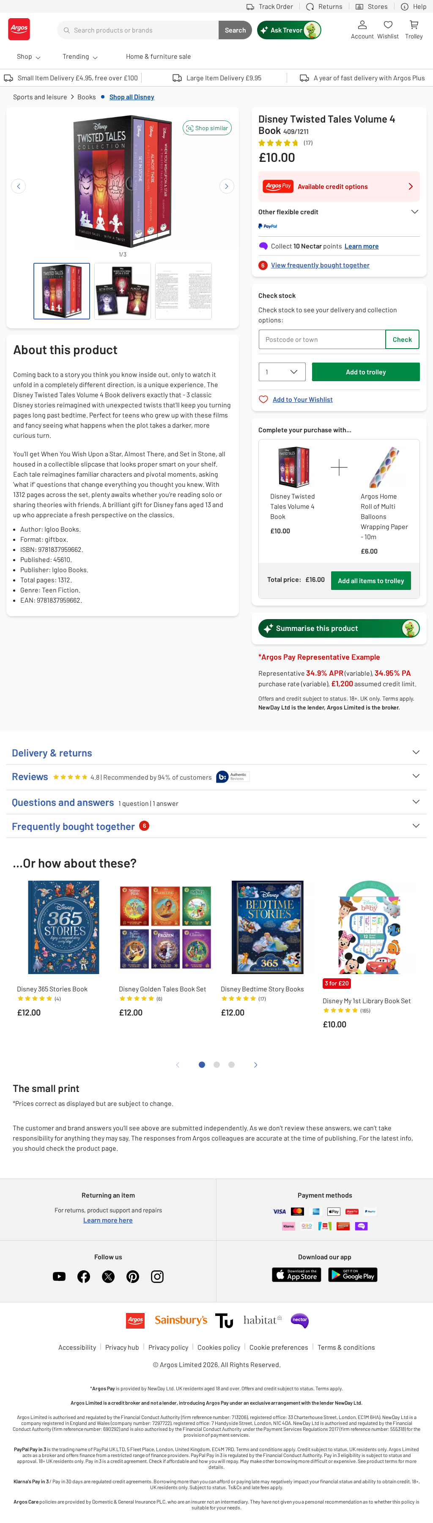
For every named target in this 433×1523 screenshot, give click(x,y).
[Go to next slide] (226, 186)
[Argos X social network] (108, 1276)
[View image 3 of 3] (183, 291)
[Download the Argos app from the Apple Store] (296, 1280)
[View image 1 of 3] (61, 291)
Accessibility (77, 1347)
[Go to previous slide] (18, 186)
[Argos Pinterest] (133, 1276)
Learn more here (108, 1220)
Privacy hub (122, 1347)
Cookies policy (218, 1347)
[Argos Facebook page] (84, 1276)
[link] (339, 262)
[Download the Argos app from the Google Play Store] (353, 1280)
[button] (207, 127)
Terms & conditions (346, 1347)
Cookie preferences (278, 1347)
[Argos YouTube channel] (59, 1276)
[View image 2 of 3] (123, 291)
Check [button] (402, 339)
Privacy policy (168, 1347)
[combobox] (138, 30)
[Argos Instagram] (157, 1276)
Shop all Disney (132, 97)
